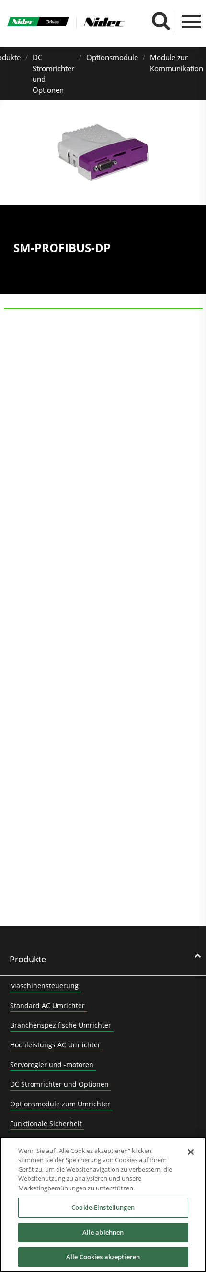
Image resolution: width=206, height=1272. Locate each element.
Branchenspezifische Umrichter (60, 1025)
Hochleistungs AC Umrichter (55, 1044)
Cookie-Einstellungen (103, 1207)
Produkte (28, 959)
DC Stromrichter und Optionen (59, 1084)
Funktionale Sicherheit (46, 1123)
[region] (103, 1204)
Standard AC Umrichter (47, 1005)
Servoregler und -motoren (51, 1064)
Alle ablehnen (103, 1232)
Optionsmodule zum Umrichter (60, 1103)
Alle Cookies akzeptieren (103, 1256)
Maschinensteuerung (44, 985)
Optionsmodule (112, 57)
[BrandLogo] (38, 23)
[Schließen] (190, 1152)
